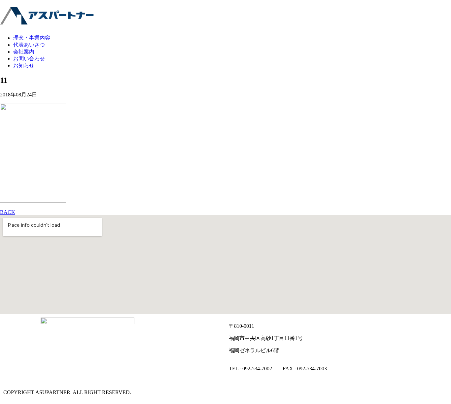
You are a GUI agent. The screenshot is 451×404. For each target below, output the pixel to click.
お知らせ (23, 65)
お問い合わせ (29, 58)
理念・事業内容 (31, 38)
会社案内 (23, 51)
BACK (7, 212)
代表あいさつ (29, 45)
